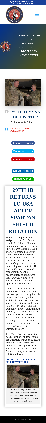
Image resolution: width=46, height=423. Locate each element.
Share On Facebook (24, 143)
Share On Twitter (24, 151)
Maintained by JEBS (23, 419)
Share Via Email (24, 179)
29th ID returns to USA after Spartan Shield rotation (23, 210)
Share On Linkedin (24, 171)
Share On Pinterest (23, 159)
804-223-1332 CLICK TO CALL (23, 2)
